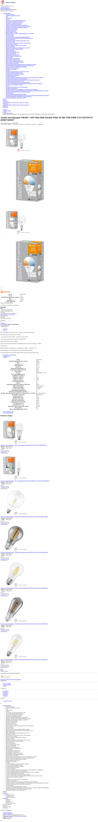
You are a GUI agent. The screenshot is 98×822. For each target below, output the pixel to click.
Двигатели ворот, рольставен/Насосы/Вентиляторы (17, 37)
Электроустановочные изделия (13, 15)
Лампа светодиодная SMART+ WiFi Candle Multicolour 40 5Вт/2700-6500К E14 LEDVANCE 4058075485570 (25, 480)
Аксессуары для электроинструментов (14, 21)
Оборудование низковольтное (12, 59)
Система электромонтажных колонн (14, 72)
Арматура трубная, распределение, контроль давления (18, 26)
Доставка (5, 692)
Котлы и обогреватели (11, 51)
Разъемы (8, 70)
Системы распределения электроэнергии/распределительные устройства (22, 79)
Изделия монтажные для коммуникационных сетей (17, 40)
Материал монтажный (11, 53)
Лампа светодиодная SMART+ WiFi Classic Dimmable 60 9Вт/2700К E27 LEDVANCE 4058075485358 (23, 445)
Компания (5, 103)
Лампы (7, 19)
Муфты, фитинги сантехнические (13, 56)
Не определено (9, 57)
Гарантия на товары (23, 102)
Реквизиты (5, 104)
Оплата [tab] (5, 330)
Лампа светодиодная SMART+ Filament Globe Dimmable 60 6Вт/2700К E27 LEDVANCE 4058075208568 (24, 516)
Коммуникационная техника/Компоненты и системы (18, 47)
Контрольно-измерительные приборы (14, 48)
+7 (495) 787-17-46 (5, 7)
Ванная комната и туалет (11, 32)
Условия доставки (7, 102)
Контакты (5, 106)
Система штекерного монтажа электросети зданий (17, 71)
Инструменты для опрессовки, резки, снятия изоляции (18, 43)
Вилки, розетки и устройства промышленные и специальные (20, 33)
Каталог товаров (7, 13)
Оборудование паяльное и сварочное (14, 60)
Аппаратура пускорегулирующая (13, 23)
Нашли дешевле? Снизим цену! (8, 314)
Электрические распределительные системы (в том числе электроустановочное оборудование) (27, 95)
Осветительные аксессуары (12, 63)
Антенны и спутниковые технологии (14, 22)
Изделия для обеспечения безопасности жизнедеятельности (19, 38)
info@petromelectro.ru (5, 8)
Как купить (5, 101)
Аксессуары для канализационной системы (16, 20)
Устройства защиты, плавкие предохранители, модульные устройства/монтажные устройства (27, 90)
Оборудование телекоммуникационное (15, 62)
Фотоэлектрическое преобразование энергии (16, 94)
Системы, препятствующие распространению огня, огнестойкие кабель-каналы (24, 83)
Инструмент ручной (10, 41)
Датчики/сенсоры (10, 35)
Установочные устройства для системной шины (17, 87)
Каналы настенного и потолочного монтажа (16, 45)
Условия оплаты (15, 102)
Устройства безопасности (11, 88)
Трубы (7, 85)
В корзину (3, 323)
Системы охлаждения (11, 76)
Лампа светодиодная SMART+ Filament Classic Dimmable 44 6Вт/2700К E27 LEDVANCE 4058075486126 (24, 552)
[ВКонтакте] (1, 307)
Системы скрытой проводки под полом (15, 81)
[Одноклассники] (2, 307)
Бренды (5, 99)
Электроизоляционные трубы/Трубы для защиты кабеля (18, 96)
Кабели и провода (10, 14)
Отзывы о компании (24, 104)
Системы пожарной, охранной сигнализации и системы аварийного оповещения (24, 77)
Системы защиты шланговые (12, 75)
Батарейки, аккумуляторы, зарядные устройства (17, 27)
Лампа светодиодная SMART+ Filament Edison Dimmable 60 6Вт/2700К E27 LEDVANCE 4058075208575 (24, 659)
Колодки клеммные (10, 46)
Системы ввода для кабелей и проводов (15, 73)
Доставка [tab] (5, 328)
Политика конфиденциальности (8, 679)
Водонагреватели (10, 34)
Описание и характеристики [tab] (9, 354)
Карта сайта (18, 679)
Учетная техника (10, 93)
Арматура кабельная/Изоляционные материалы (16, 25)
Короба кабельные (10, 50)
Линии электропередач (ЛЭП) (13, 52)
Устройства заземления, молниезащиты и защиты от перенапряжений (22, 89)
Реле (7, 16)
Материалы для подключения (12, 54)
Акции (4, 100)
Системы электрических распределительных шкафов (18, 82)
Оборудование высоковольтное (13, 58)
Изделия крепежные (10, 39)
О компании (6, 691)
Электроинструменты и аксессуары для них (16, 97)
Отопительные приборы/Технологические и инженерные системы (21, 64)
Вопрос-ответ (16, 104)
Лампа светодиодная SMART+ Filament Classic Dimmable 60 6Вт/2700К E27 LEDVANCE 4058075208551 (24, 588)
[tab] (6, 356)
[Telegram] (5, 307)
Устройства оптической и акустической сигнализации (18, 91)
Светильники (9, 18)
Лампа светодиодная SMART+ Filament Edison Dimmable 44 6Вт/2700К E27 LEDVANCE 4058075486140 (24, 623)
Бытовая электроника (11, 31)
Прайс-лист (5, 107)
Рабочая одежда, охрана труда (12, 68)
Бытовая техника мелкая (11, 29)
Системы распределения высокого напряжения (16, 78)
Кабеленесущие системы (11, 44)
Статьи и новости (7, 684)
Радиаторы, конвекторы (11, 69)
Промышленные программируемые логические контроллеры (20, 65)
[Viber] (4, 307)
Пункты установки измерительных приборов (16, 66)
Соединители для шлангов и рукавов (14, 84)
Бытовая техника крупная (12, 28)
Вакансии (10, 104)
